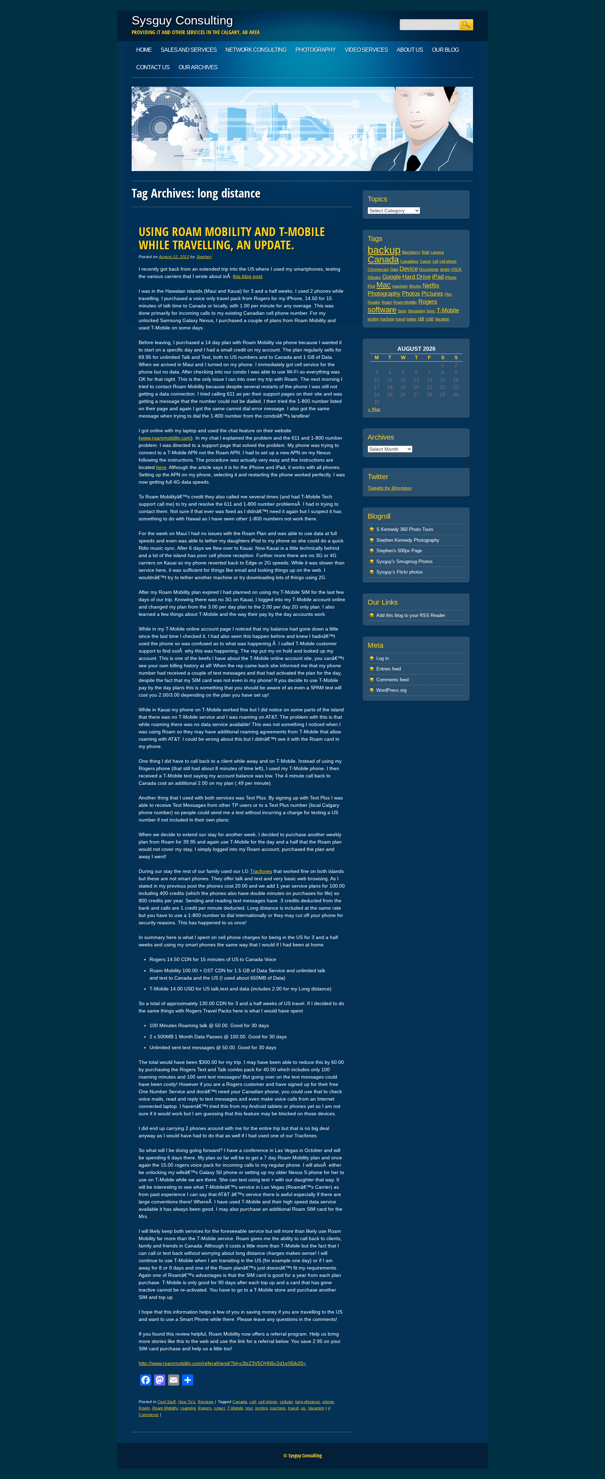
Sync (430, 311)
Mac (383, 284)
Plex (448, 294)
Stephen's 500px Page (399, 550)
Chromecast (378, 269)
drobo (445, 269)
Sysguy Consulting (182, 20)
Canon (425, 261)
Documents (429, 269)
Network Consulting (255, 50)
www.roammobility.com (165, 438)
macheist (400, 286)
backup (384, 250)
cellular (286, 1402)
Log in (382, 658)
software (382, 309)
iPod (371, 286)
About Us (410, 50)
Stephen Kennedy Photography (407, 540)
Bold (425, 252)
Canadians (409, 261)
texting (261, 1408)
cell (252, 1402)
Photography (315, 50)
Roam (144, 1408)
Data (394, 269)
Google (391, 276)
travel (293, 1408)
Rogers (204, 1408)
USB (429, 319)
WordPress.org (391, 690)
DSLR (456, 269)
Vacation (316, 1408)
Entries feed (388, 668)
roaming (187, 1408)
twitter (411, 319)
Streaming (416, 311)
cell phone (267, 1402)
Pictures (432, 293)
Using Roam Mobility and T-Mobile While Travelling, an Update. (232, 238)
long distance (307, 1402)
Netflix (431, 285)
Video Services (366, 50)
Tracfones (261, 871)
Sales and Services (189, 50)
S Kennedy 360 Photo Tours (404, 529)
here (161, 467)
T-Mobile (235, 1408)
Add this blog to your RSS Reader (410, 615)
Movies (415, 286)
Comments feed (392, 679)
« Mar (374, 409)
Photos (411, 293)
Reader (374, 302)
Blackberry (411, 252)
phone (328, 1402)
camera (437, 252)
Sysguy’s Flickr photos (399, 572)
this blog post (247, 276)
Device (408, 268)
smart (219, 1408)
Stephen (204, 257)
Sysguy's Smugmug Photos (404, 561)
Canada (239, 1402)
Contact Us (152, 67)
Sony (402, 311)
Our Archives (198, 67)
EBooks (374, 277)
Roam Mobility (165, 1408)
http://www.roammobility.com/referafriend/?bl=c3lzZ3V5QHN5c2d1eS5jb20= (222, 1363)
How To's (186, 1402)
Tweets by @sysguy (390, 488)
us (303, 1408)
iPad (438, 276)
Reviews (206, 1402)
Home (144, 50)
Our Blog (445, 50)
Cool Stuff (167, 1402)
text (248, 1408)
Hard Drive (416, 276)
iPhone (451, 277)
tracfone (277, 1408)
